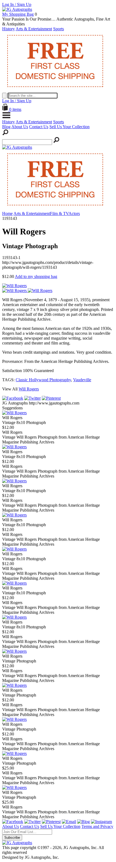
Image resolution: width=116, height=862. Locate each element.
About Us (19, 126)
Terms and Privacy (97, 826)
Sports (58, 28)
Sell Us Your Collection (69, 126)
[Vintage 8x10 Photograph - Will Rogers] (14, 412)
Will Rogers (29, 389)
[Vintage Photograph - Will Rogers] (14, 651)
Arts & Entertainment (34, 28)
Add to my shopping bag (36, 276)
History (8, 28)
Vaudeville (82, 379)
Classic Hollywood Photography (43, 379)
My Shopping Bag (18, 14)
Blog (6, 126)
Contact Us (38, 126)
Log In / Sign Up (16, 4)
